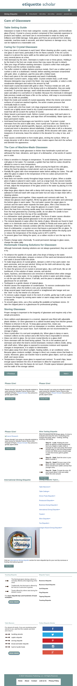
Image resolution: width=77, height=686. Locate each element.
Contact (34, 681)
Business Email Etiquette (47, 584)
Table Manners (44, 487)
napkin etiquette (16, 637)
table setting (42, 14)
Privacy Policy (54, 681)
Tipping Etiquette (44, 596)
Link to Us (42, 681)
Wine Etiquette (44, 518)
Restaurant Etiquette (46, 500)
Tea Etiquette (43, 523)
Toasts (41, 514)
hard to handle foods (18, 647)
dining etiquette (33, 14)
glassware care (68, 14)
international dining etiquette (19, 560)
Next (66, 374)
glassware (59, 14)
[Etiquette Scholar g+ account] (55, 652)
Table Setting (43, 491)
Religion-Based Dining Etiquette (50, 528)
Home (20, 681)
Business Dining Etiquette (47, 505)
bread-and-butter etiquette (20, 644)
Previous (11, 374)
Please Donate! (57, 393)
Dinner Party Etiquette (46, 496)
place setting (51, 14)
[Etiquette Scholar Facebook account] (55, 629)
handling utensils (17, 634)
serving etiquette (16, 640)
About (27, 681)
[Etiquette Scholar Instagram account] (55, 646)
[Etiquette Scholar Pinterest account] (55, 640)
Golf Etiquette (43, 588)
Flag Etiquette (43, 592)
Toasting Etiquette (45, 600)
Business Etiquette (45, 580)
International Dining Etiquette (49, 509)
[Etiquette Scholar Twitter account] (55, 634)
